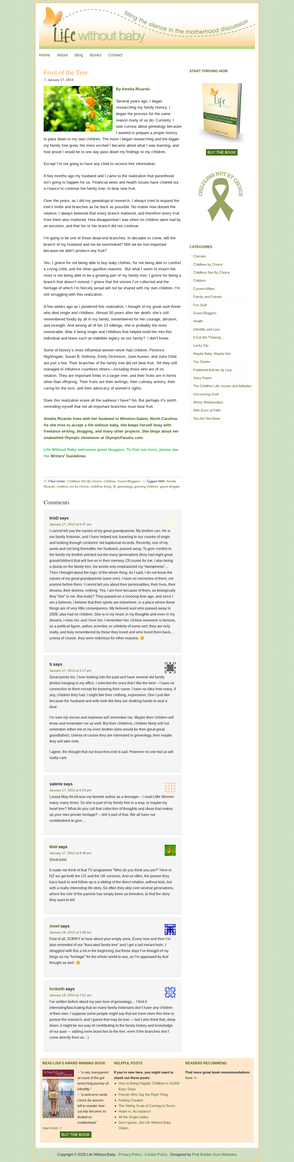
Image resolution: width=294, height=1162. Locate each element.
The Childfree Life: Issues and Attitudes (222, 386)
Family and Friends (207, 297)
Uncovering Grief (206, 394)
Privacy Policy (130, 1154)
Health (198, 321)
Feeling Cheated (131, 1100)
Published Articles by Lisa (212, 370)
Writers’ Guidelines (68, 456)
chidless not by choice (73, 486)
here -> (191, 1078)
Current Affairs (204, 289)
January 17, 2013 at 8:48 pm (70, 853)
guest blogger (170, 486)
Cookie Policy (156, 1154)
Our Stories (201, 362)
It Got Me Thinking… (208, 337)
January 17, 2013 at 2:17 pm (70, 670)
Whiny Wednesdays (208, 402)
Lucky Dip (200, 345)
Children (110, 481)
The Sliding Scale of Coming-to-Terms (147, 1106)
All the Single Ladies (134, 1117)
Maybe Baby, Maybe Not (211, 354)
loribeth (57, 989)
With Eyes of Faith (206, 410)
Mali (53, 847)
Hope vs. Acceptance (135, 1111)
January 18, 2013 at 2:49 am (70, 932)
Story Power (202, 378)
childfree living (100, 486)
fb (114, 486)
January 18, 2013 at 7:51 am (70, 995)
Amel (54, 926)
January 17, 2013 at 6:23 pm (70, 790)
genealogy (125, 486)
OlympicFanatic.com (124, 438)
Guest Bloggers (129, 481)
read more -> (52, 1128)
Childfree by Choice (208, 264)
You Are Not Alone (206, 418)
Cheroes (199, 256)
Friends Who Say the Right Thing (143, 1094)
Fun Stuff (200, 305)
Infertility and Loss (206, 329)
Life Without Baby (147, 26)
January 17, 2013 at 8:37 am (70, 524)
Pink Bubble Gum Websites (214, 1154)
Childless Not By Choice (84, 481)
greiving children (146, 486)
